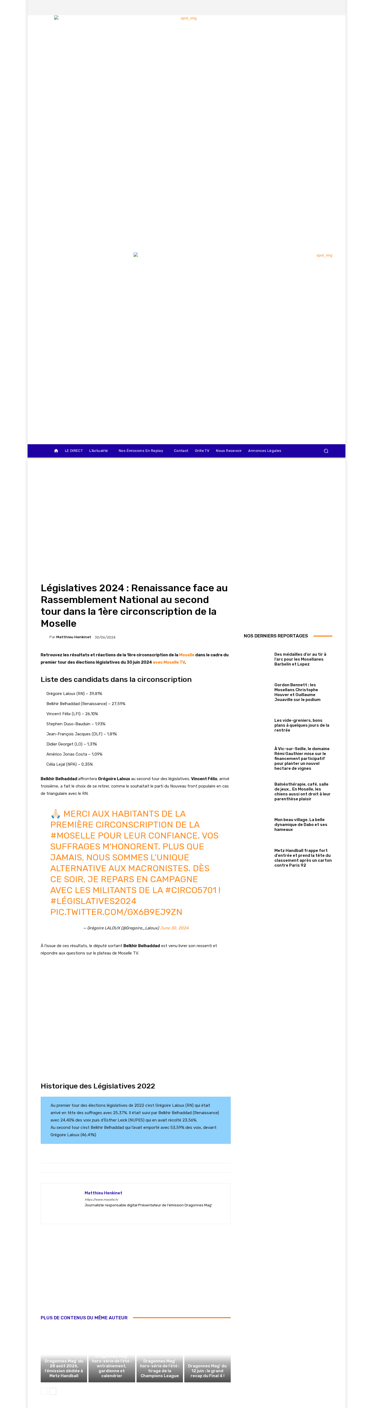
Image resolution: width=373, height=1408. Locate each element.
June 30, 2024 (174, 928)
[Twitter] (309, 7)
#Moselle (73, 835)
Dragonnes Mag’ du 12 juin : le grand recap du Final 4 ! (207, 1371)
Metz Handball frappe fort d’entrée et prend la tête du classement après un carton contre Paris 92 (303, 858)
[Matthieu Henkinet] (45, 637)
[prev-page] (44, 1391)
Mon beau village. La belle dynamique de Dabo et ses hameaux (300, 824)
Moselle (187, 654)
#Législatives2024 (93, 901)
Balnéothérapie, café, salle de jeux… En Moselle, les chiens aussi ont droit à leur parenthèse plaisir (302, 791)
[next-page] (52, 1391)
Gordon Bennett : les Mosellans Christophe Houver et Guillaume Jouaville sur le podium (297, 692)
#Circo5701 (190, 890)
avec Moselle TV (169, 662)
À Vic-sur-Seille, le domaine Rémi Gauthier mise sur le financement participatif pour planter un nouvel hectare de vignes (302, 758)
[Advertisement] (136, 1275)
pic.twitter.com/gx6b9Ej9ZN (116, 912)
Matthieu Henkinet (73, 637)
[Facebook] (290, 7)
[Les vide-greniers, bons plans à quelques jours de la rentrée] (257, 724)
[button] (325, 451)
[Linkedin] (327, 7)
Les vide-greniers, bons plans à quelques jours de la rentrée (301, 725)
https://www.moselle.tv (101, 1199)
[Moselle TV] (80, 264)
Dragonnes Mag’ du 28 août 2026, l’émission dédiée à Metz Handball (64, 1368)
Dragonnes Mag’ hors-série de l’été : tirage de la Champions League (159, 1368)
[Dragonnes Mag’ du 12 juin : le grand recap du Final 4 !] (207, 1354)
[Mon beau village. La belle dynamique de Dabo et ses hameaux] (257, 823)
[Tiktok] (318, 7)
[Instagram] (299, 7)
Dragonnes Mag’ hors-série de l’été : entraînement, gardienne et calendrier (111, 1366)
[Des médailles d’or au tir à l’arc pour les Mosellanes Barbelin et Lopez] (257, 658)
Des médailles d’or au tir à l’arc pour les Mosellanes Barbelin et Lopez (300, 659)
